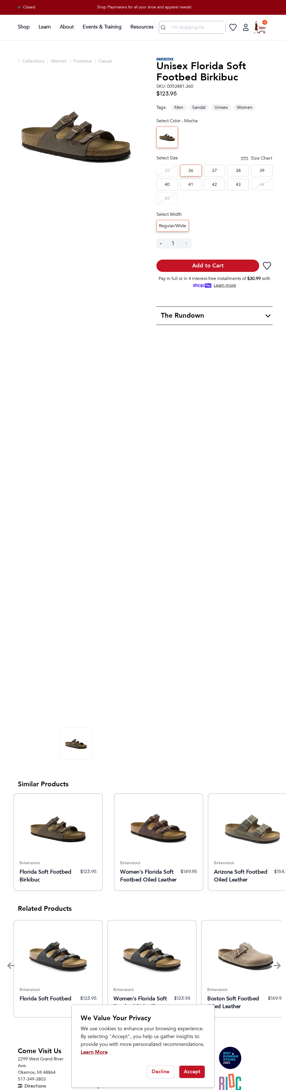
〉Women (57, 61)
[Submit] (163, 27)
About (67, 26)
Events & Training (102, 26)
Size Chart (262, 158)
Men (178, 107)
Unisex (221, 107)
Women (244, 107)
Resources (142, 26)
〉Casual (103, 61)
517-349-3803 (32, 1079)
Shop (24, 26)
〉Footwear (80, 61)
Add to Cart (208, 265)
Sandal (199, 107)
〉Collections (31, 61)
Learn (45, 26)
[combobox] (192, 27)
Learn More (94, 1052)
